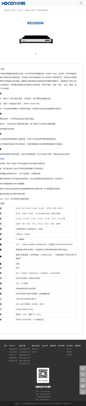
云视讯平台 (12, 355)
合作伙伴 (45, 346)
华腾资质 (69, 355)
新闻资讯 (53, 346)
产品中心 (20, 10)
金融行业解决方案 (24, 361)
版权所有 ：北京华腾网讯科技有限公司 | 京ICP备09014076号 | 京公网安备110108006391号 (43, 403)
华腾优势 (69, 352)
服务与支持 (36, 346)
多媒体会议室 (13, 361)
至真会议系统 (13, 352)
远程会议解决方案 (24, 349)
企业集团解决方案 (24, 352)
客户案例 (61, 346)
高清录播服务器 (42, 10)
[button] (35, 53)
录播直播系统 (13, 358)
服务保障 (34, 349)
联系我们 (78, 346)
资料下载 (34, 352)
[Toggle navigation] (81, 3)
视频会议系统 (30, 10)
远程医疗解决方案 (24, 358)
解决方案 (22, 346)
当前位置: (7, 10)
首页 (12, 10)
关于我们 (70, 346)
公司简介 (69, 349)
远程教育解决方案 (24, 355)
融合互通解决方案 (24, 363)
